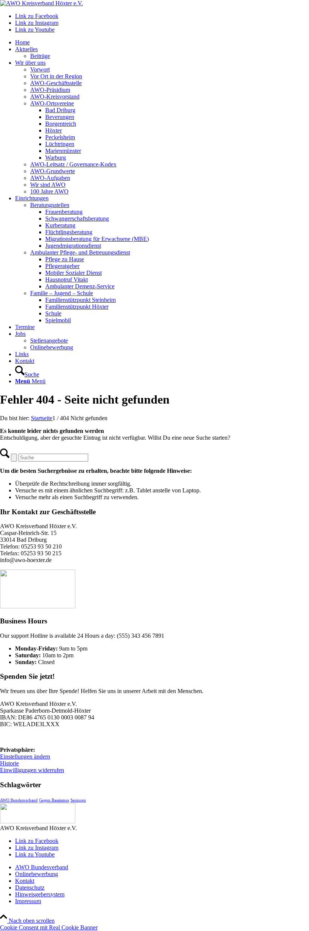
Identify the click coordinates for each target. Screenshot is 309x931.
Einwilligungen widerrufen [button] (32, 770)
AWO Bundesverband (19, 800)
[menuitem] (162, 42)
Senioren (78, 800)
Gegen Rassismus (54, 800)
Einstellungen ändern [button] (25, 756)
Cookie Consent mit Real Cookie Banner (49, 927)
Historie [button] (9, 763)
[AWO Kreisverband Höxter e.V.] (41, 3)
